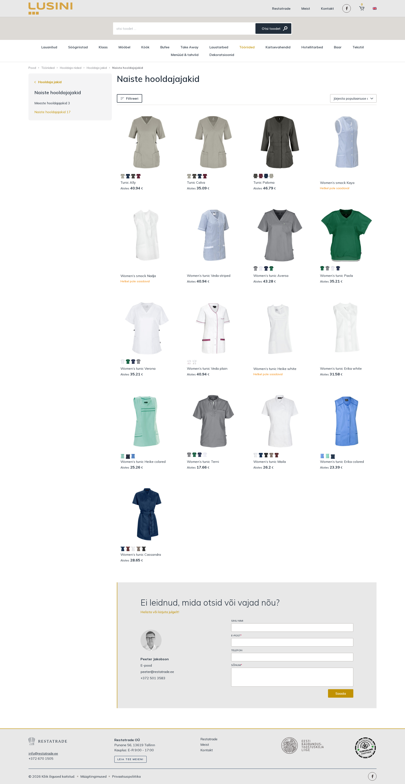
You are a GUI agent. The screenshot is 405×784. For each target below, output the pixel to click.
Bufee (164, 47)
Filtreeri (132, 98)
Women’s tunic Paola (336, 275)
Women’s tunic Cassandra (140, 554)
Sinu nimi (237, 621)
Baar (338, 47)
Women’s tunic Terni (203, 461)
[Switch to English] (375, 8)
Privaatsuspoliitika (126, 776)
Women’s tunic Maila (269, 461)
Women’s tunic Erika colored (342, 461)
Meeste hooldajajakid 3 (52, 103)
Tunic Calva (196, 182)
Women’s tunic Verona (137, 368)
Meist (305, 8)
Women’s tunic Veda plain (207, 368)
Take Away (189, 47)
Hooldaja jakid (97, 68)
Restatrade (281, 8)
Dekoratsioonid (221, 55)
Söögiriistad (78, 47)
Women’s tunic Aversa (270, 275)
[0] (361, 8)
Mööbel (124, 47)
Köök (145, 47)
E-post (236, 635)
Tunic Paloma (263, 182)
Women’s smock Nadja (138, 276)
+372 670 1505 (40, 758)
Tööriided (247, 47)
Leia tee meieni (130, 759)
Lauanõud (49, 47)
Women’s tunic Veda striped (208, 275)
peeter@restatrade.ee (157, 672)
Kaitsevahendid (278, 47)
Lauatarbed (218, 47)
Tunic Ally (128, 182)
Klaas (103, 47)
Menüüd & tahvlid (184, 55)
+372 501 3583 (152, 678)
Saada (340, 693)
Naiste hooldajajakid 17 (52, 112)
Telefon (236, 650)
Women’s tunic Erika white (341, 368)
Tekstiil (358, 47)
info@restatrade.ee (43, 753)
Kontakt (327, 8)
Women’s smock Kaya (337, 183)
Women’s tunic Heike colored (143, 461)
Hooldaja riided (70, 68)
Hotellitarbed (312, 47)
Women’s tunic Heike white (274, 369)
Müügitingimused (93, 776)
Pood (32, 68)
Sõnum (236, 665)
